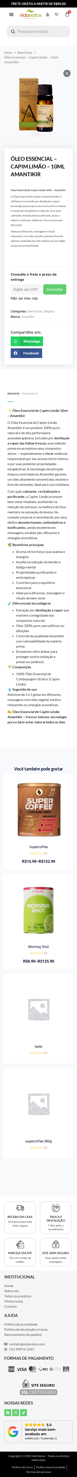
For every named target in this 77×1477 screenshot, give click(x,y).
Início (8, 52)
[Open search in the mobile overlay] (38, 31)
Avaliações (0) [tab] (30, 393)
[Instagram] (15, 1412)
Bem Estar (25, 52)
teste (38, 1047)
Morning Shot (38, 947)
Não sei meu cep (24, 298)
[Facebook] (7, 1412)
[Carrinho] (67, 14)
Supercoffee (38, 847)
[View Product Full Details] (38, 838)
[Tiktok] (23, 1412)
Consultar (55, 289)
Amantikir (28, 316)
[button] (11, 14)
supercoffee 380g (38, 1141)
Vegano (49, 311)
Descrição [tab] (13, 393)
